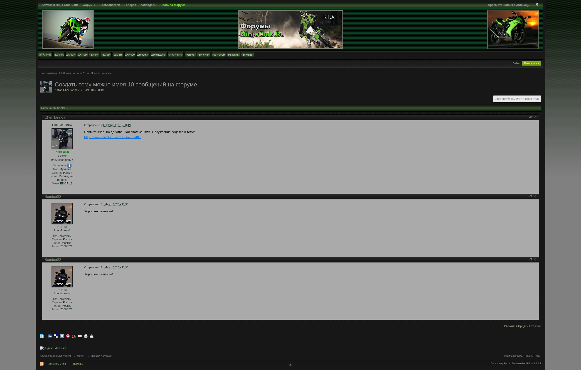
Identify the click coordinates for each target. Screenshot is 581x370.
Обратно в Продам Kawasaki (522, 326)
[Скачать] (92, 336)
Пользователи (109, 5)
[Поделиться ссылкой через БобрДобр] (74, 336)
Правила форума (512, 355)
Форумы (89, 5)
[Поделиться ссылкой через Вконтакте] (62, 336)
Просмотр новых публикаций (509, 5)
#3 (531, 259)
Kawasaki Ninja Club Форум (55, 355)
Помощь (78, 363)
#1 (531, 117)
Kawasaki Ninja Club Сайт (60, 5)
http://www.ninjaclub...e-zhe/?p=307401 (112, 137)
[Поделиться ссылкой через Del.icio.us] (56, 336)
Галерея (130, 5)
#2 (531, 196)
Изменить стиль (57, 363)
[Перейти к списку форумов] (290, 29)
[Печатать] (86, 336)
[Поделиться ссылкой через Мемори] (68, 336)
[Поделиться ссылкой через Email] (80, 336)
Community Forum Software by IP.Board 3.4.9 (516, 363)
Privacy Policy (532, 355)
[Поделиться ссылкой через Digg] (50, 336)
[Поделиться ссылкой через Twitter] (42, 336)
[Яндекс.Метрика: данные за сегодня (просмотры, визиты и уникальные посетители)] (53, 348)
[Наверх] (290, 365)
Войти (516, 63)
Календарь (148, 5)
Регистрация (531, 63)
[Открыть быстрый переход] (537, 5)
